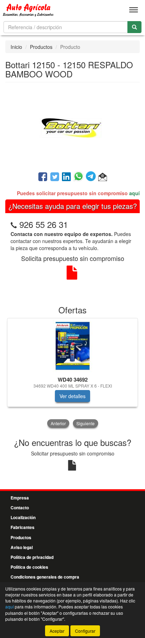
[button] (102, 177)
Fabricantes (22, 527)
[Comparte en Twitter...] (54, 177)
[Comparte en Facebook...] (43, 177)
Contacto (20, 507)
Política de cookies (29, 567)
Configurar (85, 631)
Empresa (20, 498)
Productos (41, 46)
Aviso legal (22, 547)
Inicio (16, 46)
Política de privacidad (32, 557)
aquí (134, 193)
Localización (23, 517)
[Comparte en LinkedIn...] (66, 177)
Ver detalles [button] (72, 396)
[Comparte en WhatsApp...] (80, 177)
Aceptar (57, 631)
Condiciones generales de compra (45, 577)
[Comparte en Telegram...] (92, 177)
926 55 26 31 (43, 224)
